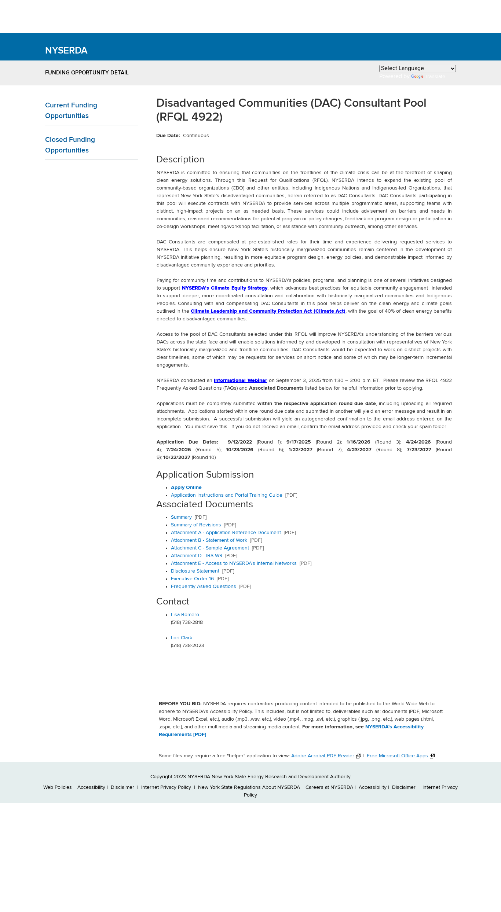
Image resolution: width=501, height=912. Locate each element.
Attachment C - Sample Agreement (217, 548)
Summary (188, 517)
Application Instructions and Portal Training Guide (226, 495)
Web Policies (57, 787)
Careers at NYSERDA (329, 787)
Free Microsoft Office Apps (397, 755)
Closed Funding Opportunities (70, 145)
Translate (435, 76)
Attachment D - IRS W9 (204, 555)
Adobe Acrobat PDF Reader (322, 755)
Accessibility (91, 787)
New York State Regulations (229, 787)
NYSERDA (66, 51)
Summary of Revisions (203, 524)
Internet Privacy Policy (167, 787)
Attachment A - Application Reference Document (233, 532)
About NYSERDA (281, 787)
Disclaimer (123, 787)
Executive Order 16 (199, 578)
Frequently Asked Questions (211, 586)
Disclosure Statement (202, 571)
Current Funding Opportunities (71, 110)
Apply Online (186, 487)
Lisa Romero (185, 614)
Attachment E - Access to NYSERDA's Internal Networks (241, 563)
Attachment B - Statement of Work (216, 540)
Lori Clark (181, 637)
